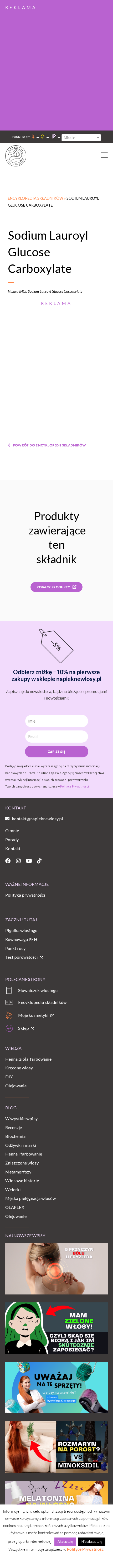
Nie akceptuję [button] (91, 1541)
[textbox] (81, 138)
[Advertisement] (56, 68)
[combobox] (81, 137)
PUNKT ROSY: (21, 136)
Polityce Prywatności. (74, 786)
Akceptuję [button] (65, 1541)
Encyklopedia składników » (37, 198)
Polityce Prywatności (86, 1549)
